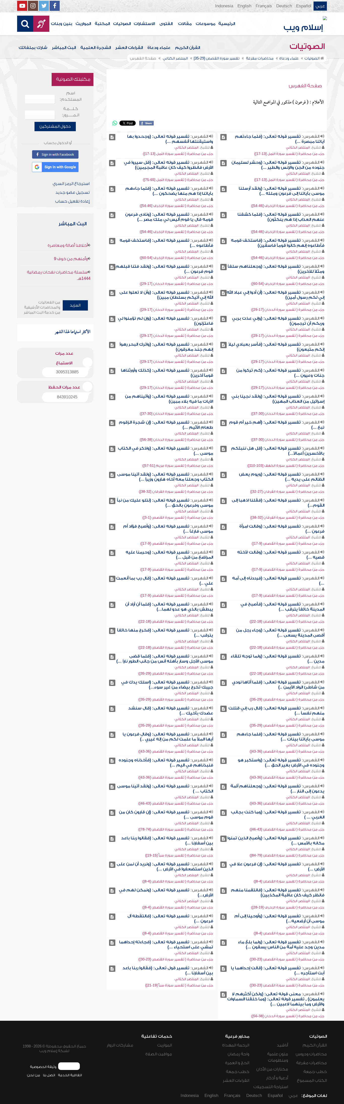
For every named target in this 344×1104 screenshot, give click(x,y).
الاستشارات (144, 23)
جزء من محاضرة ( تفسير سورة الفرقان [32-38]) (176, 491)
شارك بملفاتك (33, 47)
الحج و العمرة (237, 1063)
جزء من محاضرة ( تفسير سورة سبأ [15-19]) (179, 855)
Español (303, 6)
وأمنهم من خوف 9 (71, 259)
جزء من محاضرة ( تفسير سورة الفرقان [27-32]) (287, 491)
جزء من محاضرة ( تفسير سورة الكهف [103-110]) (285, 465)
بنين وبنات (61, 23)
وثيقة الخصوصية (43, 1067)
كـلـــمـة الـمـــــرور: (70, 111)
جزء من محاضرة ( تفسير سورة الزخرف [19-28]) (287, 907)
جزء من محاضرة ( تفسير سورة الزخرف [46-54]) (287, 206)
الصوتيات (122, 23)
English (244, 6)
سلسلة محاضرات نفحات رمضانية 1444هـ (58, 275)
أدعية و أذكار (277, 1078)
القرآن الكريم (187, 47)
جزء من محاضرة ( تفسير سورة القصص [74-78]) (175, 829)
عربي (320, 6)
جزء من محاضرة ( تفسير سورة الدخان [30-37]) (287, 414)
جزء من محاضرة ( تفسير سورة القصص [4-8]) (289, 881)
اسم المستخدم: (71, 96)
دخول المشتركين (55, 126)
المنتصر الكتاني (298, 147)
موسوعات (205, 23)
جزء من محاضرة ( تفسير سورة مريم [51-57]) (177, 465)
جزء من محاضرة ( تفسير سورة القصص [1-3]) (177, 517)
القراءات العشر (129, 47)
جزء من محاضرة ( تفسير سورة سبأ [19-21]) (179, 985)
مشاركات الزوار (120, 1045)
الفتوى (166, 23)
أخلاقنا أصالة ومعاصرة (68, 245)
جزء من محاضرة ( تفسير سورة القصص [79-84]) (287, 855)
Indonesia (224, 6)
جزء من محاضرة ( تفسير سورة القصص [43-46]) (175, 803)
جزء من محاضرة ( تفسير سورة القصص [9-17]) (288, 543)
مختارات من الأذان (272, 1069)
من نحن (33, 1075)
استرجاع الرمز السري (71, 183)
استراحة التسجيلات (270, 1087)
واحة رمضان (238, 1054)
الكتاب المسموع (312, 1080)
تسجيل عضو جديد (72, 192)
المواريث (83, 23)
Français (264, 6)
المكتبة (102, 23)
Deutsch (284, 6)
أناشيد (282, 1045)
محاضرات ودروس (311, 1054)
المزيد (75, 305)
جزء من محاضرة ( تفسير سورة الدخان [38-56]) (176, 439)
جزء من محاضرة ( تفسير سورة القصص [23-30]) (287, 959)
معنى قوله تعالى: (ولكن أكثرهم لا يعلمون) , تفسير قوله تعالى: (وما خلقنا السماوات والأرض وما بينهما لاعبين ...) (275, 999)
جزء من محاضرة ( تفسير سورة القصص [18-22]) (287, 621)
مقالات (185, 23)
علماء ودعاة (158, 47)
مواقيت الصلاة (158, 1054)
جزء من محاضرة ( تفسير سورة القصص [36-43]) (287, 751)
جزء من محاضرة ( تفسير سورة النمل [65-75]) (178, 180)
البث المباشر (64, 47)
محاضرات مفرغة (311, 1063)
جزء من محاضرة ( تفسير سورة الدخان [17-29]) (176, 284)
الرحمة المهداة (235, 1045)
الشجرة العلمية (95, 47)
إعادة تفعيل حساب (72, 201)
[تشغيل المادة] (223, 137)
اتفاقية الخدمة (70, 1075)
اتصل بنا (49, 1075)
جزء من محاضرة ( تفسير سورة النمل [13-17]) (289, 154)
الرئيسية (226, 23)
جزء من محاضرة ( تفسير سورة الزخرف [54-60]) (176, 258)
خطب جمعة (315, 1071)
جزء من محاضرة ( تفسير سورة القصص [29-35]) (175, 673)
